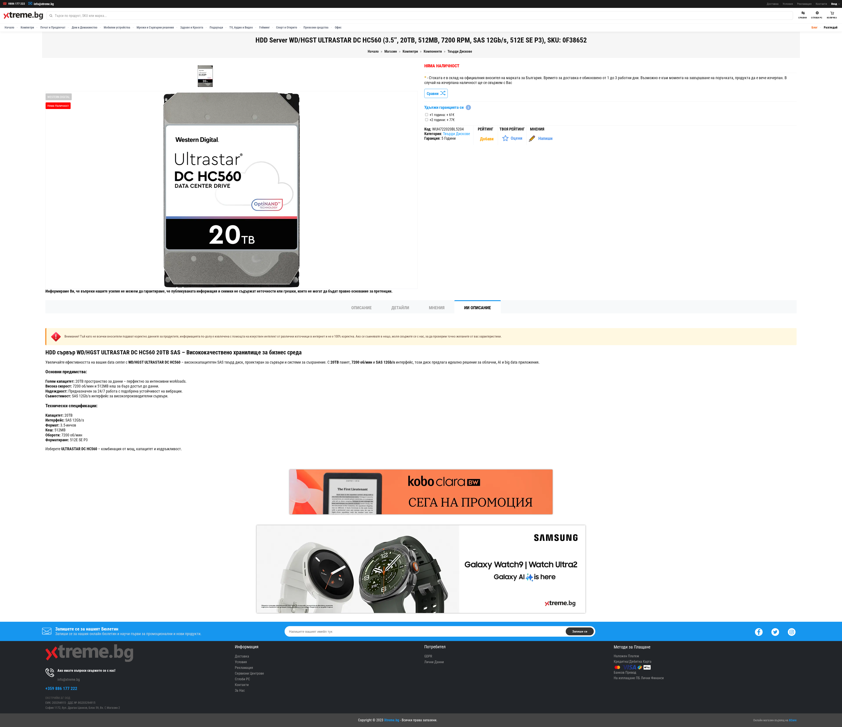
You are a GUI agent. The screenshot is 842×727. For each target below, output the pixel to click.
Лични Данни (434, 662)
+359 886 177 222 (61, 688)
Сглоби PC (242, 679)
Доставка (772, 3)
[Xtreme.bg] (23, 16)
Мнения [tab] (436, 307)
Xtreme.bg (391, 720)
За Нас (240, 690)
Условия (788, 3)
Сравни (433, 93)
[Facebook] (759, 631)
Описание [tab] (361, 307)
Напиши (545, 138)
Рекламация (804, 3)
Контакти (821, 3)
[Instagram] (792, 631)
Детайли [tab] (400, 307)
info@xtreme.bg (44, 4)
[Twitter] (775, 631)
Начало (9, 27)
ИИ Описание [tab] (477, 307)
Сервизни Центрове (249, 673)
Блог (814, 27)
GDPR (428, 656)
